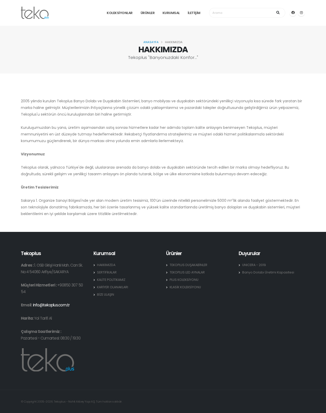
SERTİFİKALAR (107, 272)
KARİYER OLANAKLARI (112, 287)
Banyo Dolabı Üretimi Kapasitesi (268, 272)
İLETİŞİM (194, 12)
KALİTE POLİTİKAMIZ (111, 280)
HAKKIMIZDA (106, 265)
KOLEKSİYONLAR (120, 12)
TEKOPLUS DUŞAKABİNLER (188, 265)
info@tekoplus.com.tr (51, 305)
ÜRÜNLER (148, 12)
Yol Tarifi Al (43, 318)
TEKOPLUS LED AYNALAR (187, 272)
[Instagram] (301, 12)
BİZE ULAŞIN (105, 294)
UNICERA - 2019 (254, 265)
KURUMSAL (171, 12)
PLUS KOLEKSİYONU (184, 280)
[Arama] (279, 13)
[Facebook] (292, 12)
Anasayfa (151, 42)
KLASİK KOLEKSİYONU (185, 287)
